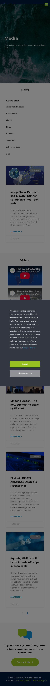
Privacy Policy (29, 348)
